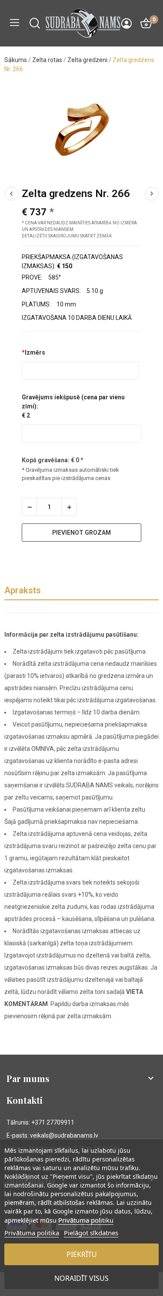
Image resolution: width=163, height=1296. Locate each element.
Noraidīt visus (81, 1278)
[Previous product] (11, 194)
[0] (146, 23)
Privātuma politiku (85, 1220)
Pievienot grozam (81, 532)
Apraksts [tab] (22, 590)
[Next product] (152, 194)
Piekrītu (82, 1254)
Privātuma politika (31, 1232)
